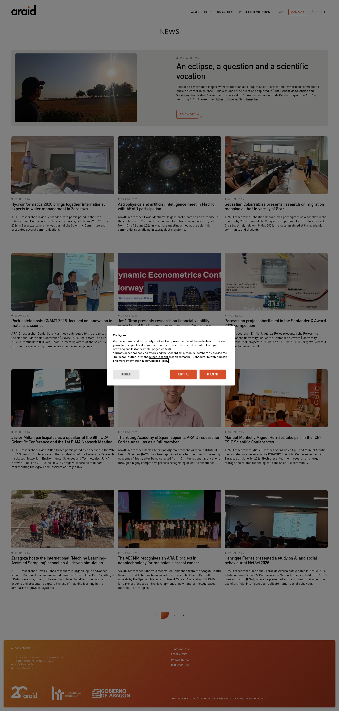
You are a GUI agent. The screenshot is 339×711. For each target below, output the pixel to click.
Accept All (183, 374)
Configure (126, 374)
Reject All (212, 374)
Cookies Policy (158, 360)
